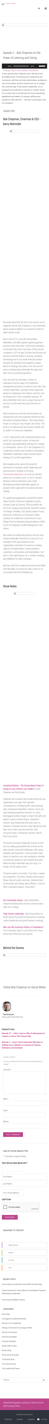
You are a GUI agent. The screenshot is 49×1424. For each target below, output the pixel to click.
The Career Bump (9, 1364)
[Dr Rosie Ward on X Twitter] (3, 994)
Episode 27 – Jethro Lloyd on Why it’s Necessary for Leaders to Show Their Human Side (23, 1034)
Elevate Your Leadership (11, 1323)
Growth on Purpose (9, 1332)
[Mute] (37, 66)
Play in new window (19, 70)
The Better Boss (8, 1359)
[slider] (42, 66)
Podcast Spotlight (9, 1341)
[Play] (5, 66)
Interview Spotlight (9, 1337)
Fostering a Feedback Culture (13, 1300)
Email (5, 1110)
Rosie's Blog (6, 1350)
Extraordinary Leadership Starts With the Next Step (22, 1284)
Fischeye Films (13, 1406)
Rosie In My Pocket (9, 1346)
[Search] (43, 1380)
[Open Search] (39, 9)
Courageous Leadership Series (14, 1319)
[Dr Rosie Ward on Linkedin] (4, 994)
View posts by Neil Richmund (12, 1017)
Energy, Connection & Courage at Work (17, 1328)
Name (5, 1099)
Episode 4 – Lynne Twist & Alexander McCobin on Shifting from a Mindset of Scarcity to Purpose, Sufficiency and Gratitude (22, 1045)
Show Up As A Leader (10, 1355)
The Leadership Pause (11, 1368)
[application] (24, 66)
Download (34, 70)
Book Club (6, 1314)
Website (6, 1122)
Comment (7, 1070)
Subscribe (10, 1217)
